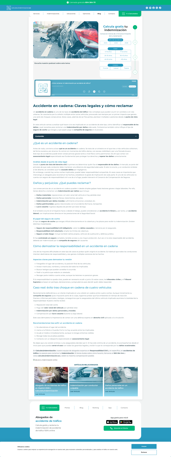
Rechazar (144, 452)
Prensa (67, 408)
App (110, 408)
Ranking (96, 408)
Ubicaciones (71, 14)
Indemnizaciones (53, 14)
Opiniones (86, 14)
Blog (99, 14)
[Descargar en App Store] (112, 422)
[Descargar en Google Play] (125, 422)
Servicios (36, 14)
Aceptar (144, 446)
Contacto (111, 14)
